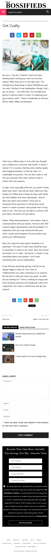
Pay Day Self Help (20, 547)
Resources (17, 543)
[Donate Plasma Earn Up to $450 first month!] (8, 336)
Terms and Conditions (39, 543)
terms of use (36, 503)
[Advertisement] (25, 131)
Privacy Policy (27, 543)
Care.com (5, 319)
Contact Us (16, 540)
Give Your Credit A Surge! (25, 345)
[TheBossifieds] (25, 4)
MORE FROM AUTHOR (27, 327)
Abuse (32, 540)
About (8, 540)
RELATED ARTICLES (10, 327)
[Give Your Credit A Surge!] (8, 348)
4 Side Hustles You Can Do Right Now (30, 356)
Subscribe (25, 540)
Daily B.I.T (39, 540)
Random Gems (7, 543)
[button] (47, 12)
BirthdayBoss (32, 547)
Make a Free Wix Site (41, 319)
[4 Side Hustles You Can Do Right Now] (8, 359)
